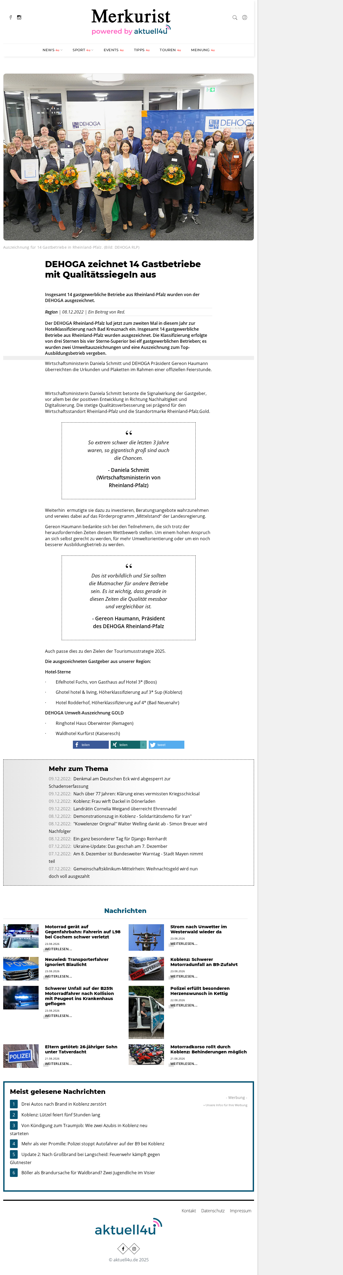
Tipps (142, 50)
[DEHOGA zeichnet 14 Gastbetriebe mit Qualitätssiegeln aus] (128, 156)
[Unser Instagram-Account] (134, 1248)
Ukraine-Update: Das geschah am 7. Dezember (120, 846)
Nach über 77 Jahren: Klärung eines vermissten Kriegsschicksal (136, 794)
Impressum (240, 1211)
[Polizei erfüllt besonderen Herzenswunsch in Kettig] (146, 1012)
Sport (81, 50)
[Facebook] (11, 16)
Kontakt (189, 1211)
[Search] (235, 17)
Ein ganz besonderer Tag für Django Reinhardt (120, 839)
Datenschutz (213, 1211)
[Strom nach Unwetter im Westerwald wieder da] (146, 937)
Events (114, 50)
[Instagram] (19, 16)
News (51, 50)
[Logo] (131, 21)
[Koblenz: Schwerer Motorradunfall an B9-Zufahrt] (146, 968)
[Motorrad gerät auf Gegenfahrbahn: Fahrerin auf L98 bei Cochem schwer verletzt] (21, 935)
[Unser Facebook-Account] (123, 1248)
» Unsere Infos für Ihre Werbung (225, 1105)
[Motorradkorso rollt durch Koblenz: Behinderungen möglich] (146, 1054)
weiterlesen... (58, 948)
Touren (170, 50)
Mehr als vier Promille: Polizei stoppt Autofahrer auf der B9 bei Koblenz (92, 1144)
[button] (91, 745)
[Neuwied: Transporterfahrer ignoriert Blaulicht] (21, 968)
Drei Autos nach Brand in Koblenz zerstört (63, 1104)
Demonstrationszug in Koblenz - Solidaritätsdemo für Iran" (132, 816)
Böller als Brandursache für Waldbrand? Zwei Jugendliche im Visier (88, 1173)
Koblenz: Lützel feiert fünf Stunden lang (60, 1115)
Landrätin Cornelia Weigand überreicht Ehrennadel (125, 809)
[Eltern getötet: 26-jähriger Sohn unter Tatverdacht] (21, 1055)
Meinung (203, 50)
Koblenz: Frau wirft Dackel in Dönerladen (114, 801)
